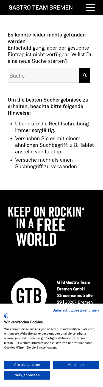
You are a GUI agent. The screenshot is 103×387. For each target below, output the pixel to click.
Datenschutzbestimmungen (75, 310)
